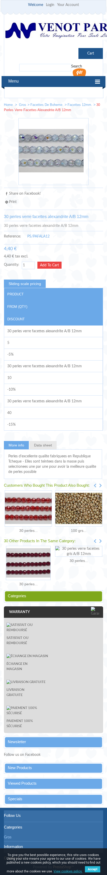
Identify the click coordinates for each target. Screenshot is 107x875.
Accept (92, 869)
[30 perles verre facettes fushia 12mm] (28, 563)
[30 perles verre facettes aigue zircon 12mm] (81, 106)
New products (20, 767)
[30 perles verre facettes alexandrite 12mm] (96, 106)
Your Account (68, 5)
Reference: (12, 236)
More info (16, 445)
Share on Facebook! (25, 193)
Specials (15, 799)
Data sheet (43, 445)
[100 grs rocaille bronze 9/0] (79, 508)
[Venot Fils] (53, 31)
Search (76, 66)
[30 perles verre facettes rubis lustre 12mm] (28, 508)
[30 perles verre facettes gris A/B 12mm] (79, 551)
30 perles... (28, 530)
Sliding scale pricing (25, 284)
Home (9, 105)
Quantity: (11, 265)
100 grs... (78, 530)
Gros (22, 105)
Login (50, 5)
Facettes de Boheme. (46, 105)
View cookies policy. (68, 871)
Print (13, 202)
